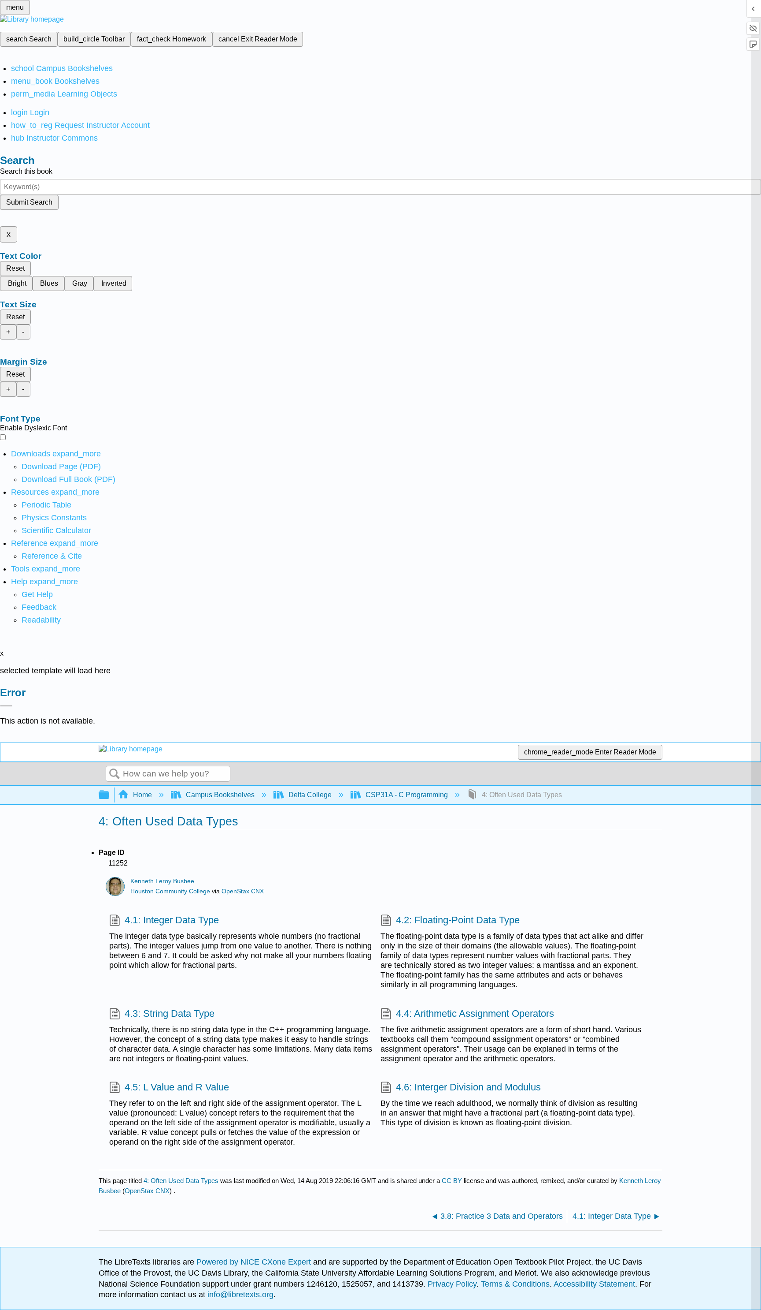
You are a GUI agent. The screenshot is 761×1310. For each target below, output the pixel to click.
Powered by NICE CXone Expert (254, 1262)
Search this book (26, 171)
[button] (39, 607)
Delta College (310, 795)
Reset (15, 268)
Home (142, 795)
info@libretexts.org (239, 1294)
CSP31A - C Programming (407, 795)
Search (114, 774)
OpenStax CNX (243, 891)
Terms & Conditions (515, 1284)
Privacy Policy (452, 1284)
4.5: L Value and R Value (177, 1087)
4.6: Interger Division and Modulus (468, 1087)
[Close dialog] (6, 705)
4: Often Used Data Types (181, 1180)
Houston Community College (170, 891)
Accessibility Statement (594, 1284)
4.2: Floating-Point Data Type (458, 920)
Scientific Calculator (56, 530)
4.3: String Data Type (169, 1013)
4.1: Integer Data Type (172, 920)
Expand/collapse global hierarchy (109, 795)
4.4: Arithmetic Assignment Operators (475, 1013)
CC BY (453, 1180)
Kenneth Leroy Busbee (162, 881)
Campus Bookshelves (220, 795)
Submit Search (29, 202)
